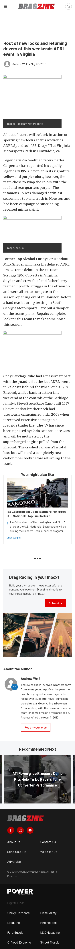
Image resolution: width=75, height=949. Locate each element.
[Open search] (68, 6)
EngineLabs (48, 923)
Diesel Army (48, 913)
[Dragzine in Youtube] (30, 830)
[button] (32, 97)
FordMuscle (15, 932)
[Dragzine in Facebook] (10, 830)
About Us (13, 842)
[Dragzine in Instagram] (20, 830)
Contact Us (48, 842)
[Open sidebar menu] (5, 6)
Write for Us (48, 852)
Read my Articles (36, 727)
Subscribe (55, 603)
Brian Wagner (14, 537)
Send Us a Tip (16, 852)
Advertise (14, 861)
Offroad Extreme (19, 942)
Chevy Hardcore (18, 913)
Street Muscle (50, 942)
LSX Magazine (50, 932)
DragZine (13, 923)
